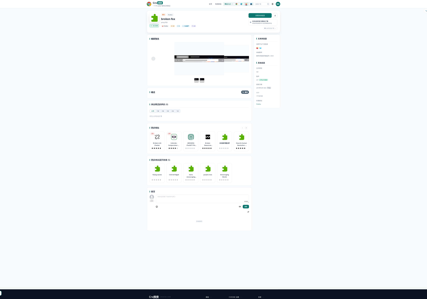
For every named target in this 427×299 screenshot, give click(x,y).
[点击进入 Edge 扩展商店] (241, 4)
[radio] (153, 111)
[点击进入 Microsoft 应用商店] (251, 4)
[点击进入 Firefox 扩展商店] (246, 4)
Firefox (170, 15)
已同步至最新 (263, 80)
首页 (210, 4)
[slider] (157, 148)
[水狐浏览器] (260, 48)
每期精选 (218, 4)
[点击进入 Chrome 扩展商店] (236, 4)
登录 (278, 4)
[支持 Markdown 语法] (240, 206)
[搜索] (268, 4)
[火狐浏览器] (257, 48)
